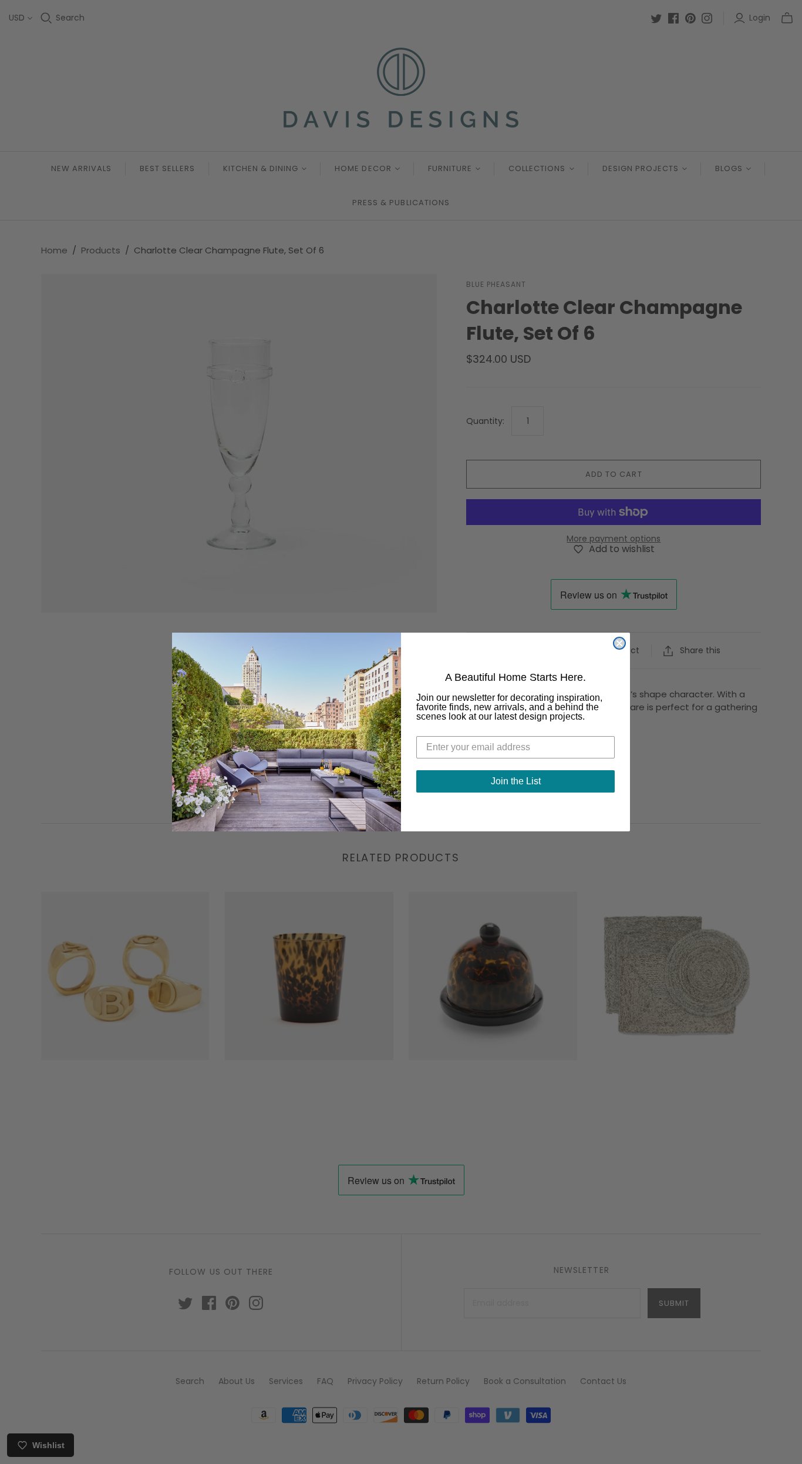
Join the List (516, 781)
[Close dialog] (619, 643)
